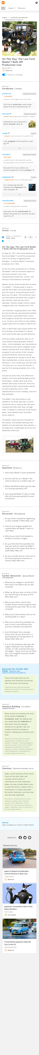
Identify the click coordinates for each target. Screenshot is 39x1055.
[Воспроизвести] (3, 237)
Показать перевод (15, 75)
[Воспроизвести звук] (30, 107)
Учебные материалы (19, 17)
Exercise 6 (5, 704)
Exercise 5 (5, 573)
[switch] (4, 75)
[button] (19, 148)
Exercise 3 (5, 465)
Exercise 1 (5, 86)
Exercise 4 (5, 511)
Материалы (21, 8)
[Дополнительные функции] (36, 237)
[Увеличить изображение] (19, 38)
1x (30, 237)
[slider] (3, 241)
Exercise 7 (5, 766)
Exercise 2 (5, 228)
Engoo (4, 17)
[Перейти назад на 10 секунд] (25, 237)
